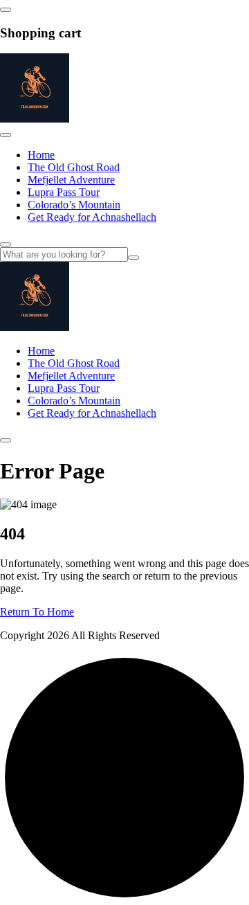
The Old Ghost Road (74, 167)
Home (41, 155)
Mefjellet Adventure (71, 180)
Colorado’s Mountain (74, 204)
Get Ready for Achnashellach (92, 217)
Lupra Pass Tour (64, 192)
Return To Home (37, 612)
